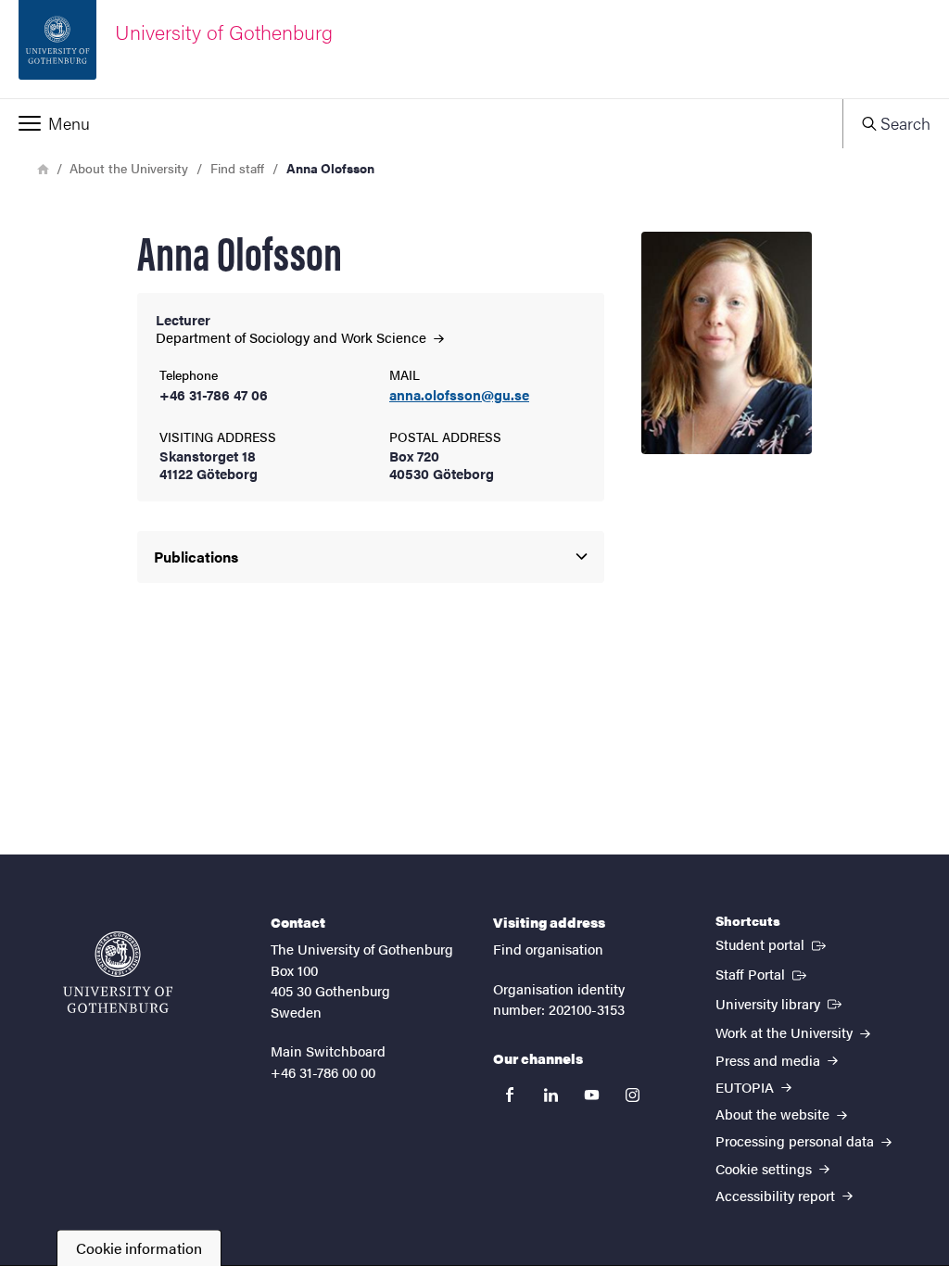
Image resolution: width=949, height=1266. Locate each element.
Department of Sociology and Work (293, 337)
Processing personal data (796, 1140)
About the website (774, 1113)
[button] (421, 123)
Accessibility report (777, 1195)
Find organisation (548, 948)
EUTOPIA (746, 1086)
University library (780, 1003)
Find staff (237, 167)
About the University (129, 167)
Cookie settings (765, 1168)
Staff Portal (762, 973)
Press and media (769, 1060)
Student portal (772, 943)
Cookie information (139, 1248)
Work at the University (785, 1032)
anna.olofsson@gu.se (459, 395)
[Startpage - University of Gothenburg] (117, 972)
